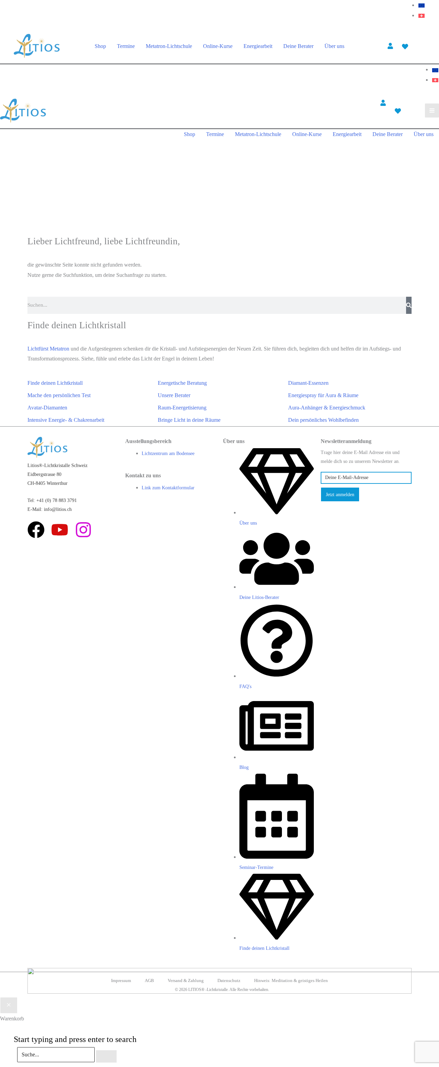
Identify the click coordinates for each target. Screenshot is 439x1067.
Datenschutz (228, 980)
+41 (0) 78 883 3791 (56, 500)
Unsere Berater (174, 395)
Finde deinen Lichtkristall (55, 383)
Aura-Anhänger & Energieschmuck (326, 407)
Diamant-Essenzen (308, 383)
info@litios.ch (58, 509)
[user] (391, 46)
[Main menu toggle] (432, 110)
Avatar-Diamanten (47, 407)
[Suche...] (56, 1054)
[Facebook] (36, 529)
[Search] (409, 305)
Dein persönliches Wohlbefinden (323, 420)
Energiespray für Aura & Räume (323, 395)
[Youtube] (59, 529)
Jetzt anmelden (340, 494)
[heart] (406, 47)
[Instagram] (83, 529)
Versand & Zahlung (186, 980)
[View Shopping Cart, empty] (421, 46)
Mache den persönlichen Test (59, 395)
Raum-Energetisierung (182, 407)
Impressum (121, 980)
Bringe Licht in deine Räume (189, 420)
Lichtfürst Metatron (48, 349)
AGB (149, 980)
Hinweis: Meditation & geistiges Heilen (291, 980)
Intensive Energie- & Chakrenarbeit (65, 420)
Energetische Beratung (182, 383)
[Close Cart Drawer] (8, 1005)
